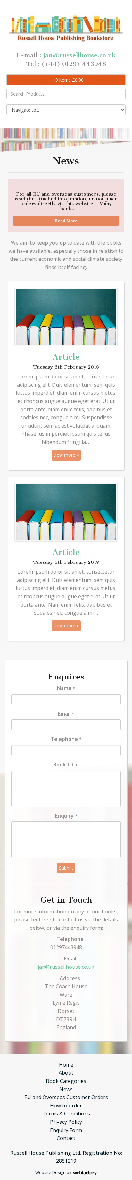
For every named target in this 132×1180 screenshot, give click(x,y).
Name (66, 688)
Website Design (50, 1172)
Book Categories (66, 1080)
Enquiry (66, 815)
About (66, 1072)
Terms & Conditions (66, 1113)
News (66, 1089)
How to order (66, 1105)
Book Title (66, 764)
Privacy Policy (66, 1121)
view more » (66, 455)
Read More (66, 220)
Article (66, 357)
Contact (66, 1138)
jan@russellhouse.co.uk (79, 55)
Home (66, 1064)
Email (66, 713)
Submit (66, 868)
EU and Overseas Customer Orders (66, 1097)
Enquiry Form (66, 1130)
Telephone (66, 738)
